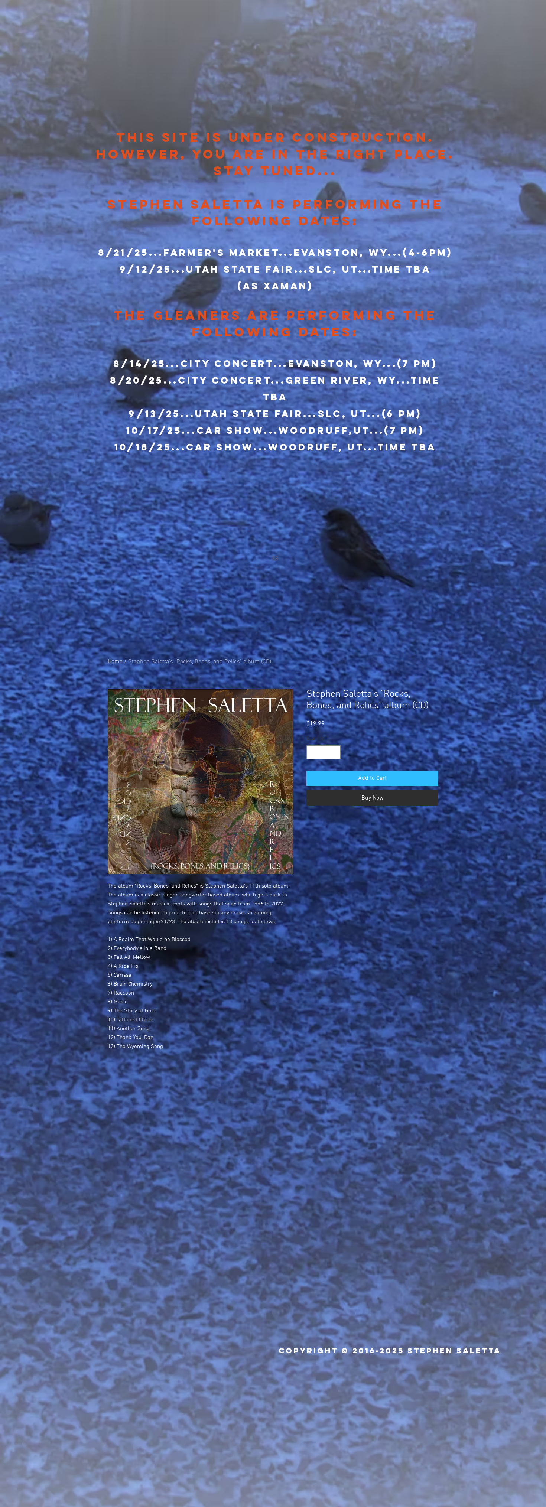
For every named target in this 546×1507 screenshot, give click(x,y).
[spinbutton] (323, 752)
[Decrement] (312, 752)
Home (115, 661)
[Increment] (334, 752)
